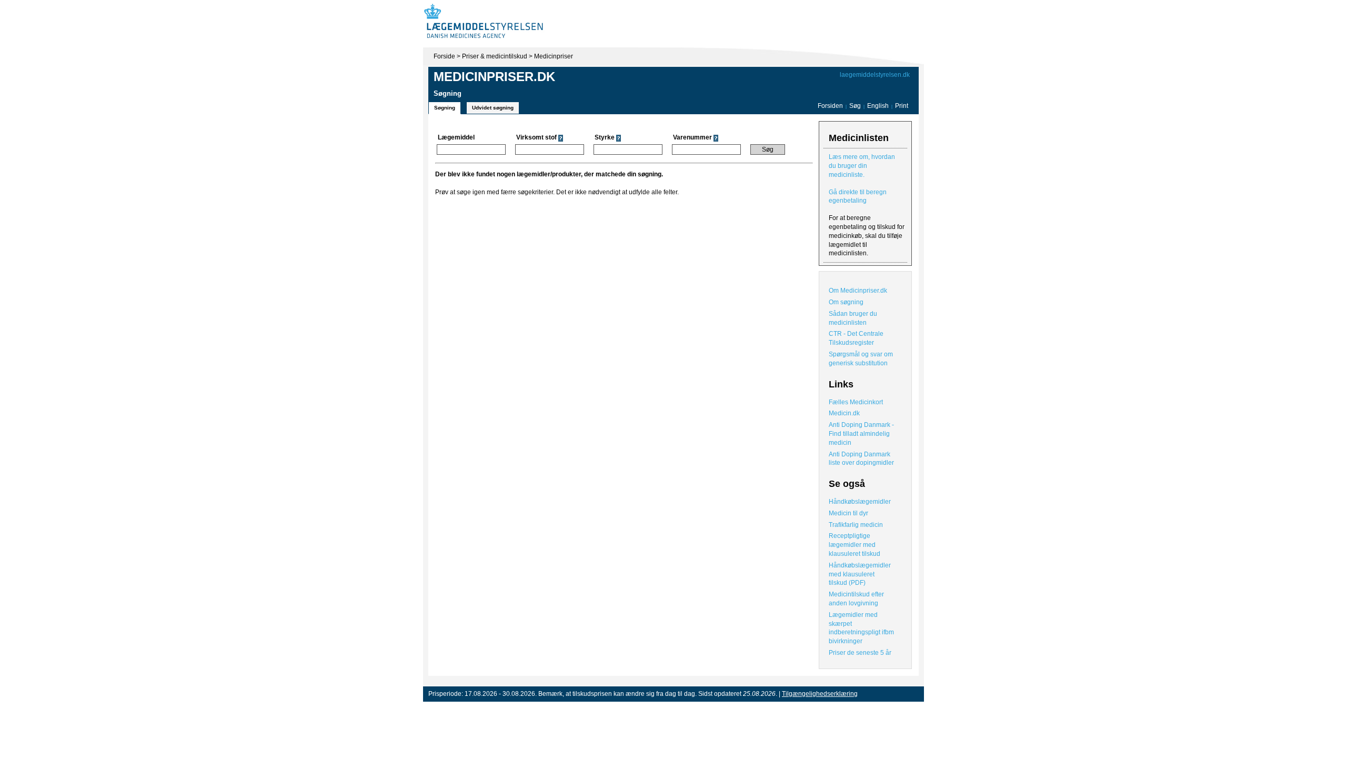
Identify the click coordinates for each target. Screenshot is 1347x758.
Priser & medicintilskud (494, 56)
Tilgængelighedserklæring (820, 693)
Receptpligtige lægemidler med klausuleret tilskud (854, 544)
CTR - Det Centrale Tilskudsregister (856, 338)
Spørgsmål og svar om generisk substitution (861, 359)
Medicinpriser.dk (494, 76)
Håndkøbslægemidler (860, 501)
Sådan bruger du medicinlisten (853, 318)
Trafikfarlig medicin (856, 524)
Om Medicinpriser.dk (858, 290)
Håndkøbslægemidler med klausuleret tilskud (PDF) (860, 574)
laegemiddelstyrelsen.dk (875, 74)
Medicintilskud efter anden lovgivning (856, 599)
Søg (855, 105)
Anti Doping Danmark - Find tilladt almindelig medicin (861, 433)
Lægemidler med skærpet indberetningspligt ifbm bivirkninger (861, 628)
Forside (444, 56)
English (878, 105)
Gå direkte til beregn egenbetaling (858, 196)
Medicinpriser (553, 56)
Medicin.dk (844, 413)
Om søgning (846, 302)
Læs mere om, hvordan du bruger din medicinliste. (862, 165)
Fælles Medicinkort (856, 402)
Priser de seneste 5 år (860, 652)
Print (901, 105)
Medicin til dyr (848, 513)
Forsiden (830, 105)
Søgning (444, 108)
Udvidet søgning (493, 108)
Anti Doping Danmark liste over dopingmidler (861, 459)
